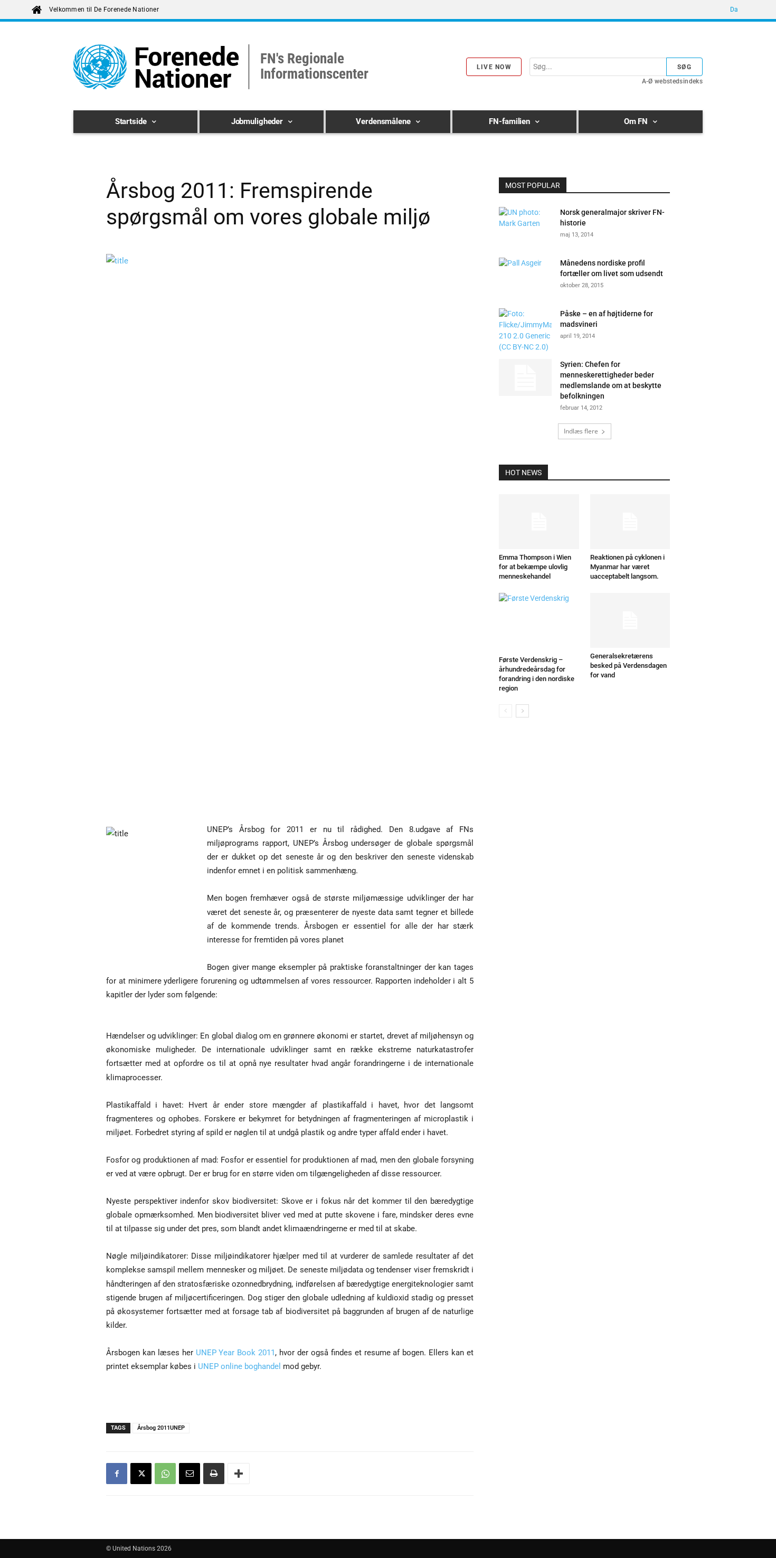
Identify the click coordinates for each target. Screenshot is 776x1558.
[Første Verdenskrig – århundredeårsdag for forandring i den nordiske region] (539, 622)
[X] (141, 1473)
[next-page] (522, 710)
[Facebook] (116, 1473)
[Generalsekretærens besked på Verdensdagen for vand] (630, 620)
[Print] (213, 1473)
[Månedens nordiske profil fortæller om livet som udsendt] (525, 276)
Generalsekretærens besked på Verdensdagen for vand (628, 665)
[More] (239, 1473)
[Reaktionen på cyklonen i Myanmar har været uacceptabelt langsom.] (630, 521)
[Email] (189, 1473)
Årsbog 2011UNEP (161, 1427)
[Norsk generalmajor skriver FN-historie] (525, 225)
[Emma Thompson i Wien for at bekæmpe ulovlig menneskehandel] (539, 521)
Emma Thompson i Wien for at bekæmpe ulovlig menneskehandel (535, 566)
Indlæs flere (581, 431)
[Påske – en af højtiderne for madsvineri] (525, 330)
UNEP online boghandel (239, 1366)
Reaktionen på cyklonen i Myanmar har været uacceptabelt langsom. (627, 566)
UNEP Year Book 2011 (236, 1352)
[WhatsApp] (165, 1473)
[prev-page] (505, 710)
